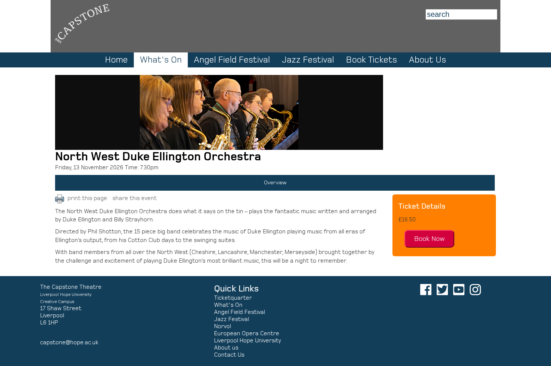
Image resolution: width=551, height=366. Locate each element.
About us (226, 348)
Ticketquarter (233, 298)
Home (116, 59)
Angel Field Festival (232, 59)
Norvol (222, 326)
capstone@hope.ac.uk (69, 342)
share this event (134, 198)
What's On (228, 305)
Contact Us (229, 355)
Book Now (429, 238)
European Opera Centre (246, 333)
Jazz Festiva (231, 319)
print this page (87, 198)
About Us (427, 59)
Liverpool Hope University (247, 341)
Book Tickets (371, 59)
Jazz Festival (308, 59)
